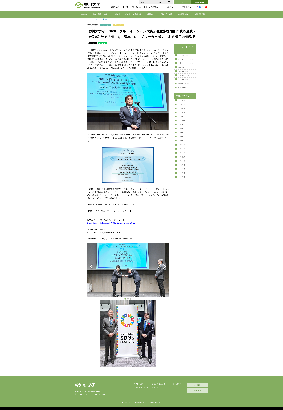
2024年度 (181, 105)
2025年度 (181, 100)
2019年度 (181, 125)
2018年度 (181, 129)
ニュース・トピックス (101, 19)
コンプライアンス (176, 384)
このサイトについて (158, 384)
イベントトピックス (185, 59)
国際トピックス (184, 71)
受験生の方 (115, 7)
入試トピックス (184, 79)
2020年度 (181, 121)
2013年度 (181, 149)
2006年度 (181, 177)
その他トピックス (184, 84)
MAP (143, 2)
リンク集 (155, 387)
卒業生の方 (186, 7)
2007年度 (181, 173)
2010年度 (181, 161)
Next (164, 266)
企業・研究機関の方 (152, 7)
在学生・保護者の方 (133, 7)
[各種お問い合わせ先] (151, 2)
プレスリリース (184, 55)
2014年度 (181, 145)
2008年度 (181, 169)
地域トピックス (184, 67)
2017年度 (181, 133)
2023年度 (181, 109)
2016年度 (181, 137)
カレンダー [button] (182, 2)
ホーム (89, 19)
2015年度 (181, 141)
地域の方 (169, 7)
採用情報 (197, 385)
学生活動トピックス (185, 75)
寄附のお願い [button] (199, 2)
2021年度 (181, 117)
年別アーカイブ (184, 88)
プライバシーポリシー (141, 387)
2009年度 (181, 165)
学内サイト (197, 390)
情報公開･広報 (200, 14)
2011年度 (181, 157)
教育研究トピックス (185, 63)
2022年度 (181, 113)
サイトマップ (138, 384)
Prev (91, 266)
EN (160, 2)
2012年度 (181, 153)
